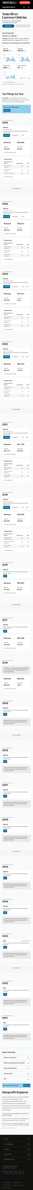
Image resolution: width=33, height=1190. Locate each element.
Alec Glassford (17, 1113)
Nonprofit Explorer (8, 7)
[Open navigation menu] (17, 2)
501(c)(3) (14, 36)
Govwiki (27, 1125)
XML (23, 135)
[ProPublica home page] (14, 1172)
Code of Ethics (7, 1182)
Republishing (17, 1182)
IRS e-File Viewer (18, 1123)
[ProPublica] (9, 2)
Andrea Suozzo (8, 1113)
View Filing (6, 135)
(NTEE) (26, 40)
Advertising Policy (18, 1185)
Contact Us (7, 110)
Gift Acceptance (7, 1188)
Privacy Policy (7, 1185)
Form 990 (5, 98)
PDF (23, 286)
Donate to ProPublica (24, 2)
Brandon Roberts (7, 1115)
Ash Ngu (24, 1113)
